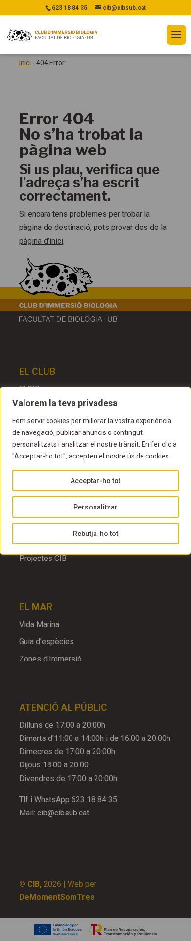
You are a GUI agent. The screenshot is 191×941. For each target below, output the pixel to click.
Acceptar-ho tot (95, 480)
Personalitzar (95, 507)
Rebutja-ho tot (95, 533)
